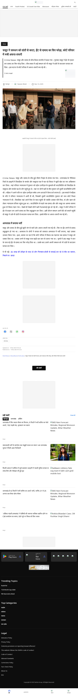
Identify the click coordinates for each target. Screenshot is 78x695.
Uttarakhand (13, 356)
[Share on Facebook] (5, 331)
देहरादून (4, 44)
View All (72, 415)
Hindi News (6, 356)
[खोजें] (75, 2)
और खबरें (39, 368)
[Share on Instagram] (23, 331)
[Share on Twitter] (11, 331)
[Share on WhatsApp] (17, 331)
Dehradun (21, 356)
